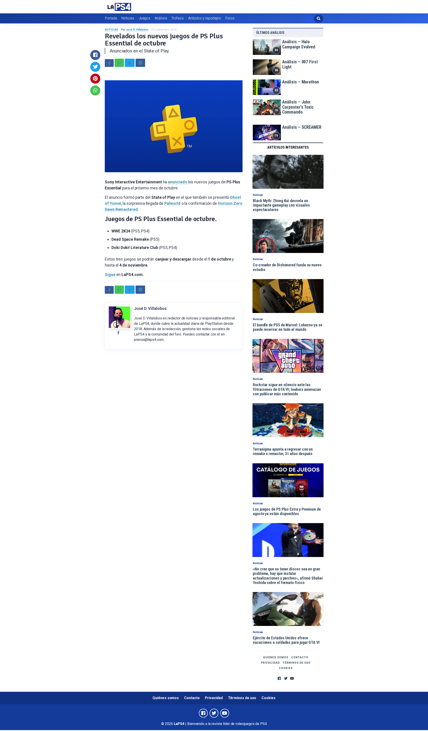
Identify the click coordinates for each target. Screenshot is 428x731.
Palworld (172, 203)
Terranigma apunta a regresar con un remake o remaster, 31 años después (283, 451)
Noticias (127, 18)
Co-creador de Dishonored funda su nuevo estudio (287, 267)
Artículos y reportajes (204, 18)
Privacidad (270, 662)
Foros (230, 18)
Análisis (161, 18)
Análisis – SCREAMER (301, 127)
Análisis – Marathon (300, 82)
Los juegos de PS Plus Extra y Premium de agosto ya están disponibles (287, 511)
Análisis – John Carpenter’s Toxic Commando (298, 107)
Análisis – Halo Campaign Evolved (298, 44)
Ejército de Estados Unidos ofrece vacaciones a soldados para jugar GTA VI (286, 640)
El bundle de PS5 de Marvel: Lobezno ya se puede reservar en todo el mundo (287, 327)
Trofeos (177, 18)
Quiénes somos (275, 657)
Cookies (285, 668)
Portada (111, 18)
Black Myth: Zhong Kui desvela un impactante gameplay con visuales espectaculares (281, 205)
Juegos (144, 18)
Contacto (299, 657)
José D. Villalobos (137, 29)
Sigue (110, 274)
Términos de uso (297, 662)
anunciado (177, 182)
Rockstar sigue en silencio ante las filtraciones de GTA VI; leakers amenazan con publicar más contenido (287, 389)
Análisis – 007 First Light (300, 64)
